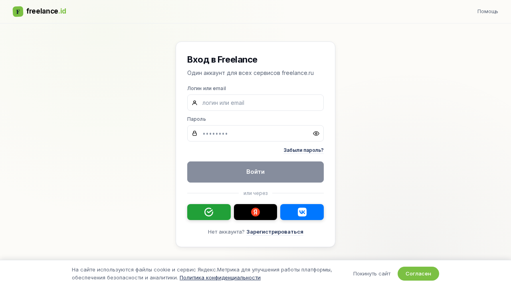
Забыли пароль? (303, 150)
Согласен (418, 273)
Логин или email (206, 88)
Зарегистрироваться (274, 231)
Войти (255, 171)
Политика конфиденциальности (220, 277)
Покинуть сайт (371, 273)
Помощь (487, 11)
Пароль (196, 119)
